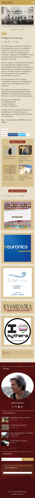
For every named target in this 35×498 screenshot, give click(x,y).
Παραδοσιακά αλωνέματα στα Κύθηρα (20, 417)
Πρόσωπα (4, 33)
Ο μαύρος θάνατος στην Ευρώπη (18, 440)
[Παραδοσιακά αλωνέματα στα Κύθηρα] (5, 420)
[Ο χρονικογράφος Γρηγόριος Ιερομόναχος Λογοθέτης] (25, 169)
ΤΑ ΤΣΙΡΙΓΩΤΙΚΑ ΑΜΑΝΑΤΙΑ (18, 425)
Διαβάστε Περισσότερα (17, 403)
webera (22, 494)
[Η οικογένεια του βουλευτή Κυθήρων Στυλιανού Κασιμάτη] (9, 169)
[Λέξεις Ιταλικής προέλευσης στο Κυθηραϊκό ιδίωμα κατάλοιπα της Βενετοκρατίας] (5, 435)
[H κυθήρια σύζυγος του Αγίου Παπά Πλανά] (9, 150)
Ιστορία (6, 167)
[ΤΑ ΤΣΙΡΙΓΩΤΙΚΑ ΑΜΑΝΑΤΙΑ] (5, 427)
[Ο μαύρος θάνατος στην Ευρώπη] (5, 443)
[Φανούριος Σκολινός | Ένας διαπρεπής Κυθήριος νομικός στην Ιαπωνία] (25, 150)
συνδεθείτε (21, 196)
